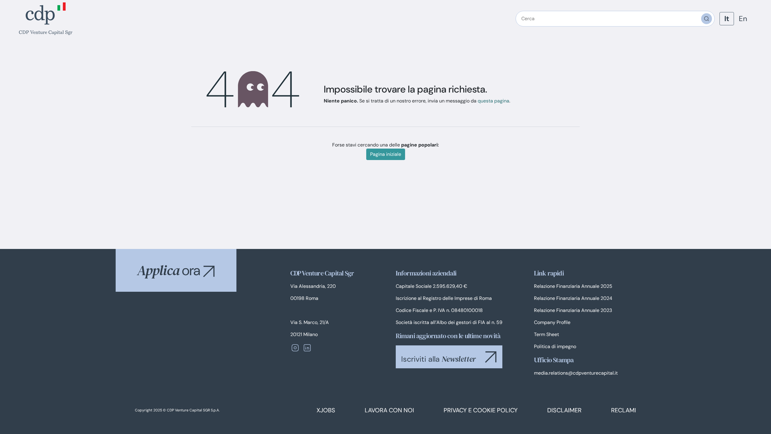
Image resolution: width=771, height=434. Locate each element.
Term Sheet (546, 334)
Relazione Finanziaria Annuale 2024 (573, 298)
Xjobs (326, 410)
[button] (209, 271)
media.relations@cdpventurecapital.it (576, 373)
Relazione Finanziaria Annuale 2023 (573, 310)
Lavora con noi (389, 410)
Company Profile (552, 322)
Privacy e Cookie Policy (481, 410)
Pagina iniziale (385, 154)
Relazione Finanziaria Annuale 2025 (573, 286)
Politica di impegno (555, 346)
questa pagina (493, 101)
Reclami (623, 410)
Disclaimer (564, 410)
